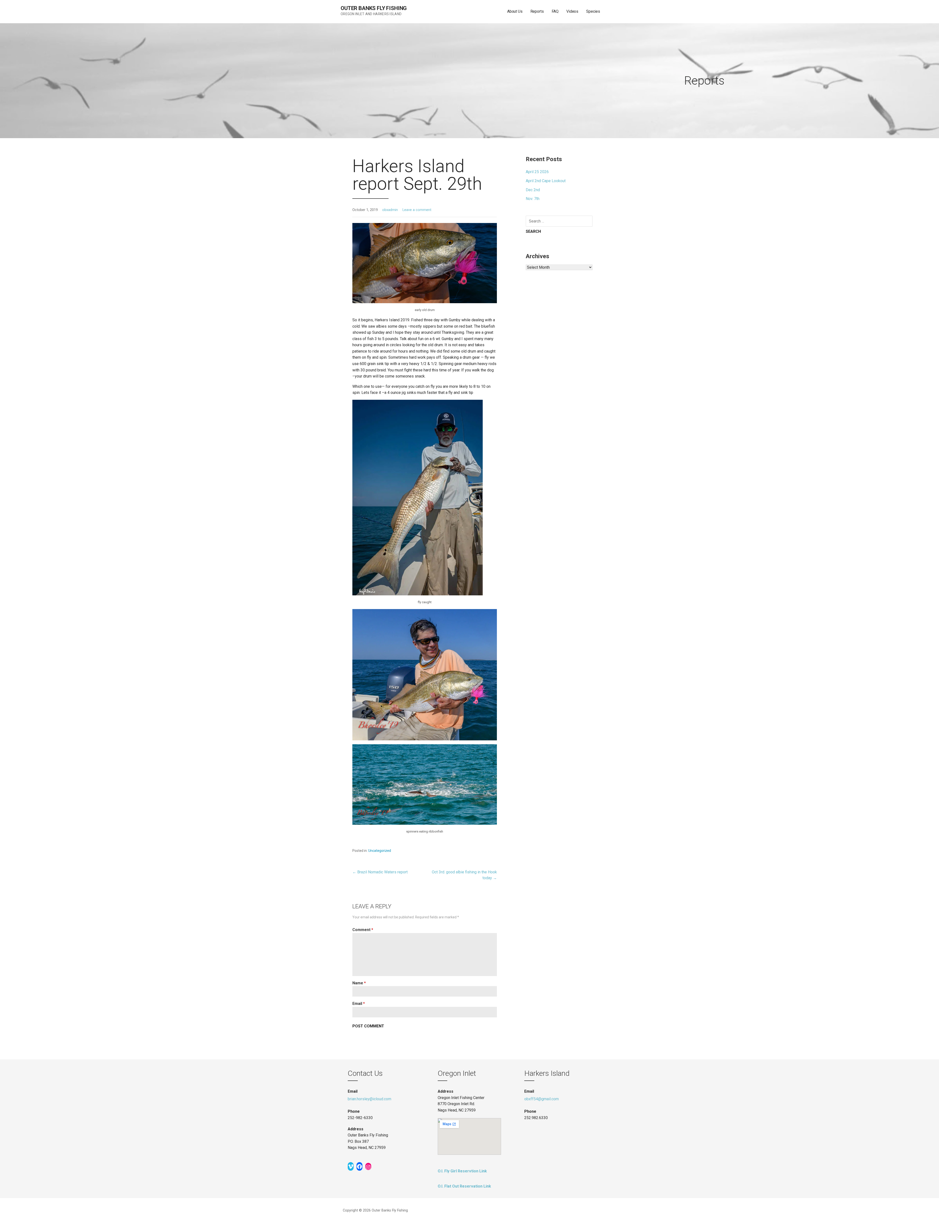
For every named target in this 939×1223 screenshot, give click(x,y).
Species (593, 11)
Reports (537, 11)
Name (359, 983)
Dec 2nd (533, 190)
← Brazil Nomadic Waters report (380, 872)
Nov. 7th (532, 198)
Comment (362, 929)
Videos (572, 11)
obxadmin (390, 210)
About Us (515, 11)
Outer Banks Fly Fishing (374, 8)
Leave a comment (416, 210)
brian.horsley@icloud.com (369, 1099)
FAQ (555, 11)
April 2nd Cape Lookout (546, 180)
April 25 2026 (537, 171)
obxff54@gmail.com (541, 1099)
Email (358, 1003)
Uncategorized (379, 851)
